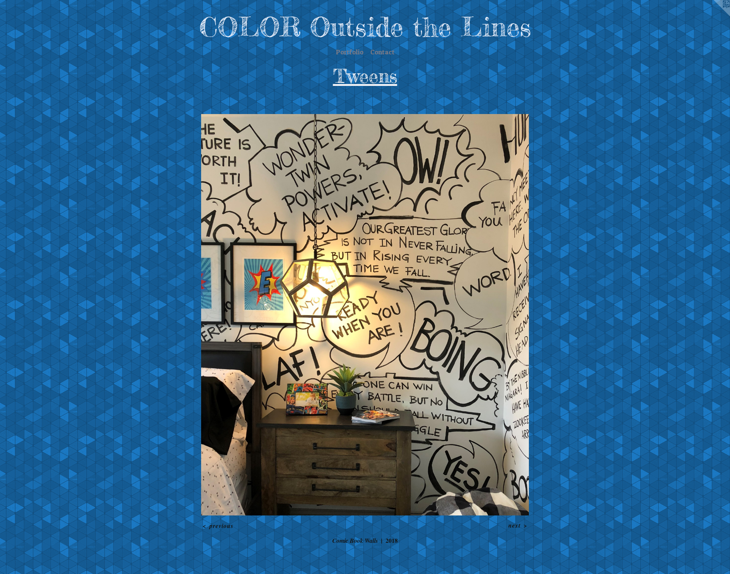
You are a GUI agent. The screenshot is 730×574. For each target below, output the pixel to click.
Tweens (365, 75)
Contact (382, 52)
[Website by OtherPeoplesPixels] (715, 15)
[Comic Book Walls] (365, 315)
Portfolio (349, 52)
